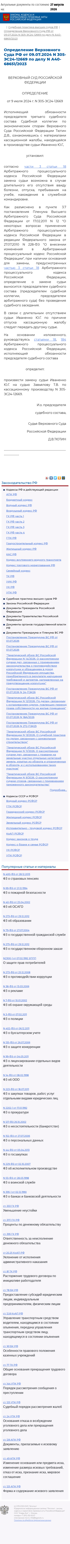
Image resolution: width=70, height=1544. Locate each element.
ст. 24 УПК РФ (11, 1416)
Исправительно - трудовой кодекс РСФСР (34, 828)
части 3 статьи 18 (45, 166)
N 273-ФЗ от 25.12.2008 (16, 972)
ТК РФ (10, 576)
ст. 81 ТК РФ (10, 1271)
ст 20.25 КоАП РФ (13, 1252)
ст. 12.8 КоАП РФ (13, 1313)
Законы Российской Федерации (27, 603)
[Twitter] (55, 477)
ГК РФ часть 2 (15, 521)
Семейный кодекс (18, 570)
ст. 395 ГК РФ (11, 1234)
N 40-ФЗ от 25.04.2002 (16, 902)
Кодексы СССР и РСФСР (22, 796)
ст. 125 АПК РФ (12, 1486)
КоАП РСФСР (15, 833)
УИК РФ (11, 581)
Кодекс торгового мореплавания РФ (30, 565)
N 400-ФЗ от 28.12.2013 (16, 874)
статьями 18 (45, 339)
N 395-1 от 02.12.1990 (15, 1192)
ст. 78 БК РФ (10, 1290)
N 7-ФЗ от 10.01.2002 (15, 1000)
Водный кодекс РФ (19, 505)
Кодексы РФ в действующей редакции (32, 489)
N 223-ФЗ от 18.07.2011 (16, 1089)
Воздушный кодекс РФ (21, 510)
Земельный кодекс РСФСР (23, 822)
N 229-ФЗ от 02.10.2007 (17, 1163)
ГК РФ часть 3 (15, 527)
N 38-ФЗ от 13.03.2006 (16, 986)
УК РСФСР (13, 849)
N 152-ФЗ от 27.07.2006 (16, 1135)
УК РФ (10, 587)
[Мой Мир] (63, 477)
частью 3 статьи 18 (21, 268)
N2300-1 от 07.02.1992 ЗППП (19, 958)
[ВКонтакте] (51, 477)
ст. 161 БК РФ (10, 1346)
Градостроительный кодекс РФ (27, 543)
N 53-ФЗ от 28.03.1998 (16, 1178)
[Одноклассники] (59, 477)
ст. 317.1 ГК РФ (11, 1220)
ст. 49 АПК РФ (11, 1458)
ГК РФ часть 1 (15, 516)
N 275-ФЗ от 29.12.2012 (16, 944)
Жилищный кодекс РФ (21, 548)
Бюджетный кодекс (19, 499)
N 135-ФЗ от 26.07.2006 (16, 1042)
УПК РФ (11, 592)
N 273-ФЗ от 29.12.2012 (16, 916)
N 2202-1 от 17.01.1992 (15, 1107)
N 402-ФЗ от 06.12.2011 (16, 1028)
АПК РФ (11, 494)
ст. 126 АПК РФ (12, 1439)
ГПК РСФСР (14, 806)
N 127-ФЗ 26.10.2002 (14, 1121)
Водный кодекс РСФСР (21, 800)
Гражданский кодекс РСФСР (25, 811)
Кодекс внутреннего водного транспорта (33, 559)
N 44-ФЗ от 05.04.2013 (16, 1149)
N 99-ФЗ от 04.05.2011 (16, 1056)
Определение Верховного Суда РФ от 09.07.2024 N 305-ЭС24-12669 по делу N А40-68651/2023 (32, 34)
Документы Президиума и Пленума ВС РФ (34, 632)
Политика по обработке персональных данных (32, 1520)
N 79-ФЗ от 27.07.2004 (16, 930)
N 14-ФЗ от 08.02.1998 (16, 1075)
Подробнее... (58, 789)
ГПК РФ (11, 537)
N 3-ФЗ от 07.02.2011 (15, 1014)
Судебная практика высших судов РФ (31, 598)
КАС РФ (11, 554)
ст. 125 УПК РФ (11, 1402)
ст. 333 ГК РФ (11, 1206)
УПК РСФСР (14, 855)
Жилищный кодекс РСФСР (24, 817)
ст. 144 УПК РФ (12, 1383)
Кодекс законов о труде (22, 839)
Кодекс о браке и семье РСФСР (27, 844)
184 (63, 339)
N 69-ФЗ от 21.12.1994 (15, 888)
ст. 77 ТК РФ (10, 1364)
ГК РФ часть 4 (15, 532)
